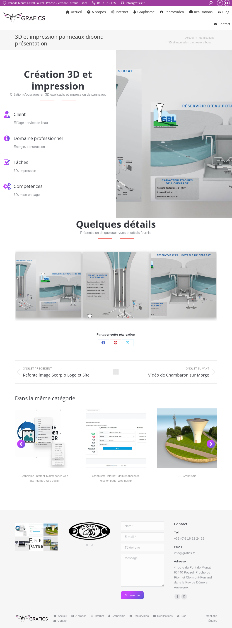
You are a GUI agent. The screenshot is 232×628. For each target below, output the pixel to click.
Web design (53, 480)
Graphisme (27, 476)
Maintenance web (57, 476)
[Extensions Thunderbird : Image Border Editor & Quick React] (22, 530)
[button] (21, 444)
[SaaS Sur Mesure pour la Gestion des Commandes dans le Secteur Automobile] (36, 530)
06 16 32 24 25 (106, 3)
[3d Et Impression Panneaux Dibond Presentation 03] (183, 285)
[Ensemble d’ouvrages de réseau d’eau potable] (51, 530)
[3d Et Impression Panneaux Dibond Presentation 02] (116, 285)
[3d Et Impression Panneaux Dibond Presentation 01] (48, 285)
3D (179, 476)
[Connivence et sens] (22, 544)
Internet (40, 476)
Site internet (36, 480)
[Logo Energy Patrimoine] (36, 544)
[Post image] (45, 438)
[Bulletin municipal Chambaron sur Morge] (51, 544)
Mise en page (108, 480)
